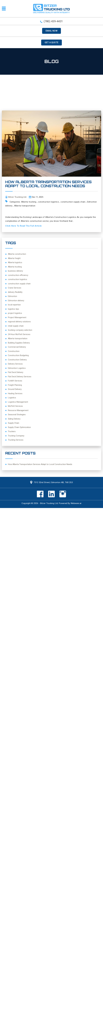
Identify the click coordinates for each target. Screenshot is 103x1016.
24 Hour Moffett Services (19, 334)
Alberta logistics (15, 262)
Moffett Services (15, 406)
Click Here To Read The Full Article (23, 226)
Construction (13, 351)
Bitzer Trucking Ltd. (49, 503)
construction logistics (48, 202)
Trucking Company (16, 436)
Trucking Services (15, 440)
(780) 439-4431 (53, 21)
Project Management (17, 317)
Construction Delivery (17, 359)
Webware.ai (76, 503)
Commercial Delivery (17, 347)
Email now (51, 31)
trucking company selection (20, 330)
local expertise (14, 304)
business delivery (15, 271)
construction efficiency (18, 275)
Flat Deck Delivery (15, 372)
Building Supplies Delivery (19, 343)
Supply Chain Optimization (19, 427)
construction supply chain (73, 202)
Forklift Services (15, 381)
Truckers (12, 431)
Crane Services (14, 288)
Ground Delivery (15, 389)
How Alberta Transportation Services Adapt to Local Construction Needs (48, 184)
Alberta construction (17, 254)
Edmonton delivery (16, 300)
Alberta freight (14, 258)
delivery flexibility (15, 292)
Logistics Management (18, 402)
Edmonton (12, 296)
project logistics (15, 313)
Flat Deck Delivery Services (19, 376)
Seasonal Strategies (17, 414)
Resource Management (18, 410)
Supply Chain (13, 423)
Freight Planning (15, 385)
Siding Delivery (14, 419)
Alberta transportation (24, 206)
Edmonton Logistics (17, 368)
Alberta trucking (28, 202)
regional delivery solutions (19, 321)
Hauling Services (15, 393)
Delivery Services (15, 364)
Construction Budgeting (18, 355)
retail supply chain (16, 326)
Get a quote (51, 42)
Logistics (12, 397)
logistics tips (13, 309)
